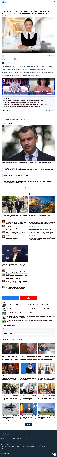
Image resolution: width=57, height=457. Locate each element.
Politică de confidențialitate (16, 438)
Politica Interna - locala (8, 174)
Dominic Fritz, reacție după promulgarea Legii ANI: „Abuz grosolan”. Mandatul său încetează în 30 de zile (14, 265)
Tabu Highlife (38, 446)
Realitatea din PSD (11, 446)
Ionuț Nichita (8, 56)
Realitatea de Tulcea (4, 448)
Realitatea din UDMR (26, 446)
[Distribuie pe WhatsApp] (52, 56)
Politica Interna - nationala (9, 168)
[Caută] (52, 2)
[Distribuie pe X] (54, 56)
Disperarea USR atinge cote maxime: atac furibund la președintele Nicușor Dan (22, 102)
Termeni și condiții (8, 438)
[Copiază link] (47, 56)
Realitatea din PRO (18, 446)
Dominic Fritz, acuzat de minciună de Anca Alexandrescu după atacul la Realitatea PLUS (40, 228)
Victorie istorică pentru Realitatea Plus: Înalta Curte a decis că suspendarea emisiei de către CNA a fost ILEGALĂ (46, 358)
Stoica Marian (34, 395)
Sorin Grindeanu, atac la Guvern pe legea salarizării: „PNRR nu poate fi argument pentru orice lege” (15, 289)
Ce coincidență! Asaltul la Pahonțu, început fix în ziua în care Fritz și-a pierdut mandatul (24, 100)
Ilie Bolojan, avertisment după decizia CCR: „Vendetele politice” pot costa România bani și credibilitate (28, 419)
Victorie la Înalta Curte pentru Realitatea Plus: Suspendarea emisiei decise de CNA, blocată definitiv (9, 379)
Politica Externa (5, 165)
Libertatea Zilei (32, 446)
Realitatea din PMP (38, 444)
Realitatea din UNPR (46, 444)
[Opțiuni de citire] (54, 454)
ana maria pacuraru (7, 116)
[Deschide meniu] (55, 2)
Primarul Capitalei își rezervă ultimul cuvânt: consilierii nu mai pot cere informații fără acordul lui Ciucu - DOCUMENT (16, 277)
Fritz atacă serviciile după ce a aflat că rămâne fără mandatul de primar (15, 237)
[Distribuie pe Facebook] (49, 56)
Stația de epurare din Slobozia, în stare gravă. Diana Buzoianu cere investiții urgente (28, 378)
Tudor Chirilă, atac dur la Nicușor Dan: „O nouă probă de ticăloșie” (15, 271)
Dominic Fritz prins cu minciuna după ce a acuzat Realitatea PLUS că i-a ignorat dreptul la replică (41, 233)
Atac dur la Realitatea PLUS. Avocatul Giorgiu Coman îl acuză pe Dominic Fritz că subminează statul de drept (42, 224)
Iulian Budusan (52, 354)
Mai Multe (28, 424)
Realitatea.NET (3, 444)
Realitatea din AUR (4, 446)
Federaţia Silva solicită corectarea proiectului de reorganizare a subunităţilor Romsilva (46, 419)
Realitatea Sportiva (10, 444)
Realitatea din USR (15, 354)
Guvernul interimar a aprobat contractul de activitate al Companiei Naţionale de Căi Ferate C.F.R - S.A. (28, 399)
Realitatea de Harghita (45, 446)
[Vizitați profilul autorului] (3, 56)
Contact (2, 438)
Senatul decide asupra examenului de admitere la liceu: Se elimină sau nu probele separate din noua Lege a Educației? (46, 379)
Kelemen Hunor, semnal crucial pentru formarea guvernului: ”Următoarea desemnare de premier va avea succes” (28, 187)
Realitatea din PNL (31, 444)
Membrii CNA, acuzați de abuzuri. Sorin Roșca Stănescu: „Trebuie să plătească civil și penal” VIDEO (26, 104)
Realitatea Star (17, 444)
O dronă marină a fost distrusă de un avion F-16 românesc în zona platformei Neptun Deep (10, 419)
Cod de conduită (24, 438)
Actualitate (5, 9)
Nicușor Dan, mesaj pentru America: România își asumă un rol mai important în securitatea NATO (17, 283)
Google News (25, 119)
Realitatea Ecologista (23, 444)
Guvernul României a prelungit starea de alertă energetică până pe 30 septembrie (23, 106)
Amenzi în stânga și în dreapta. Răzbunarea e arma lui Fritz (16, 175)
